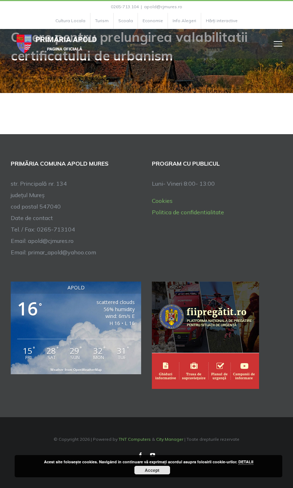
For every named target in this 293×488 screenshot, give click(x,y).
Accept (152, 470)
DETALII (245, 461)
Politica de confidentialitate (188, 212)
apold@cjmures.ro (163, 6)
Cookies (162, 200)
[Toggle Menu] (278, 43)
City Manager (169, 439)
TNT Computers (135, 439)
